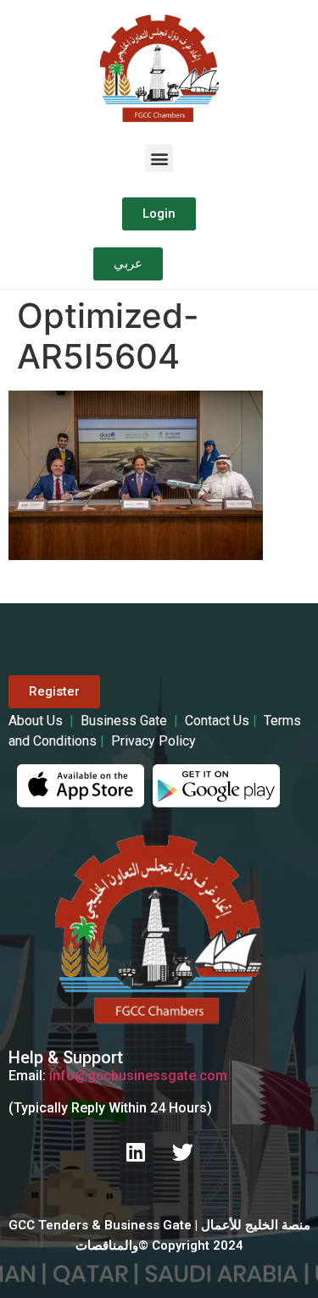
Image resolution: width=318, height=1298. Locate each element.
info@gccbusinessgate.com (138, 1076)
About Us (37, 721)
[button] (159, 158)
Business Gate (125, 721)
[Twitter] (182, 1152)
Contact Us (217, 721)
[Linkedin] (135, 1152)
